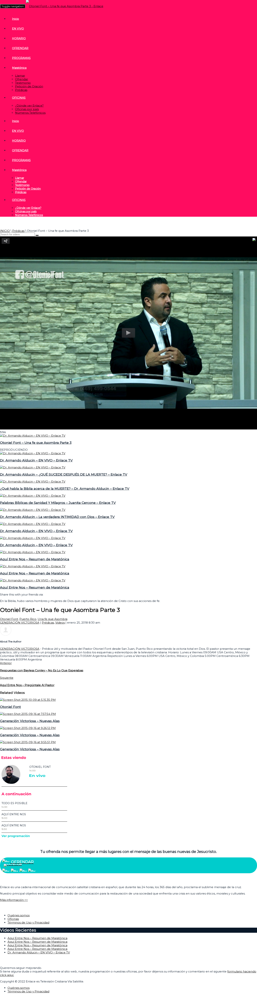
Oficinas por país (27, 109)
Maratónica (19, 67)
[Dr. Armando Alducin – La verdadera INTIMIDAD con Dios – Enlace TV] (32, 510)
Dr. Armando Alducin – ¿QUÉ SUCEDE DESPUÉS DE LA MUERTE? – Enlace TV (63, 474)
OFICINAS (19, 97)
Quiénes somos (19, 915)
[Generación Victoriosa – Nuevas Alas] (28, 714)
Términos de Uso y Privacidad (28, 922)
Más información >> (14, 900)
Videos (60, 622)
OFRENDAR (20, 48)
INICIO (5, 231)
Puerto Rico (27, 619)
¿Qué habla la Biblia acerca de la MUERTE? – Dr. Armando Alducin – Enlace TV (64, 488)
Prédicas (21, 90)
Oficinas (13, 919)
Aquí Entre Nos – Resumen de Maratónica (34, 559)
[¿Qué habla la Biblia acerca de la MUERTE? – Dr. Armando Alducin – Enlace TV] (32, 481)
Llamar (20, 75)
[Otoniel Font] (28, 700)
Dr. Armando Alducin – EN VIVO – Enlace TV (36, 460)
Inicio (15, 19)
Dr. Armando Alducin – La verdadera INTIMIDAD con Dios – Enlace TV (57, 517)
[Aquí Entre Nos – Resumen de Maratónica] (32, 552)
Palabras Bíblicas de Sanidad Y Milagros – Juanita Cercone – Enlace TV (58, 503)
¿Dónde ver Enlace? (29, 105)
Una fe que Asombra (52, 619)
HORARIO (19, 38)
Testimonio (23, 83)
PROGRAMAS (21, 58)
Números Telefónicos (30, 112)
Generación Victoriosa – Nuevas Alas (30, 721)
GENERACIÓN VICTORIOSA (19, 622)
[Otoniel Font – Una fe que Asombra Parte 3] (32, 435)
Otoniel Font (9, 619)
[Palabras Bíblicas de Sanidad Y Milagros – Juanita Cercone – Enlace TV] (32, 495)
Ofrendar (21, 79)
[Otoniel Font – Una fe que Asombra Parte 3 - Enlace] (64, 6)
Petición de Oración (29, 86)
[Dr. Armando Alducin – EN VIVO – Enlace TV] (32, 453)
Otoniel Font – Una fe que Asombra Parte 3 (35, 443)
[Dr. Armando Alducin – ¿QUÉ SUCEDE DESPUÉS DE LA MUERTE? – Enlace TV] (32, 467)
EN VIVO (18, 28)
